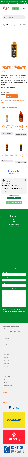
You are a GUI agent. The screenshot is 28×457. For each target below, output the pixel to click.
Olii (4, 373)
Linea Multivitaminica (9, 367)
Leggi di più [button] (4, 191)
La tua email (5, 277)
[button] (25, 31)
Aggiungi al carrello (12, 96)
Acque (5, 341)
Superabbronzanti (8, 385)
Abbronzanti (7, 338)
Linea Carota (7, 360)
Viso (5, 389)
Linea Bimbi (7, 354)
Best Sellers (7, 345)
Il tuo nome (4, 272)
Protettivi (21, 100)
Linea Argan (7, 351)
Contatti (25, 3)
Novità (5, 370)
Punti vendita (18, 3)
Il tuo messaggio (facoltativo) (9, 288)
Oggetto (4, 283)
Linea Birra (8, 24)
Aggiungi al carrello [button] (7, 133)
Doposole (6, 348)
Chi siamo (10, 3)
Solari (2, 102)
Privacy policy (7, 395)
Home (3, 24)
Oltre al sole (7, 376)
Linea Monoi (7, 363)
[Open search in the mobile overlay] (14, 17)
